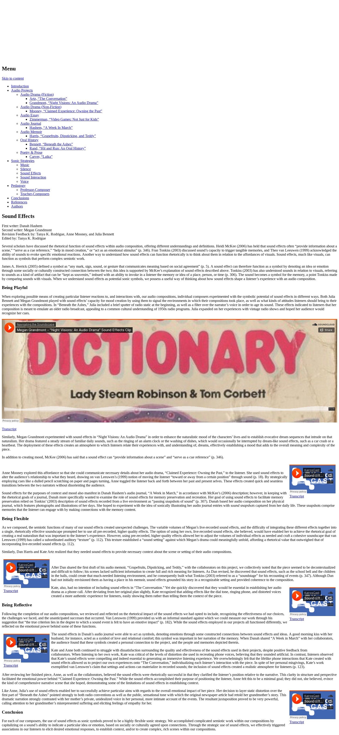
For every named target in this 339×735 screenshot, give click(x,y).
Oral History (29, 140)
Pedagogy (18, 186)
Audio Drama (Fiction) (37, 94)
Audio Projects (22, 90)
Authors (17, 206)
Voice (24, 181)
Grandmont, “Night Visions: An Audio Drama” (64, 103)
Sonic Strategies (22, 161)
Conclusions (20, 198)
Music (24, 165)
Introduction (20, 86)
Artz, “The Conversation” (48, 99)
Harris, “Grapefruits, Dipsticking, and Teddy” (63, 136)
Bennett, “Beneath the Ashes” (51, 144)
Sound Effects (30, 173)
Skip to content (13, 78)
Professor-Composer (35, 190)
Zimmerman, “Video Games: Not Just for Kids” (64, 119)
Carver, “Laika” (41, 157)
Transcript (9, 429)
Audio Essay (29, 115)
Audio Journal (30, 123)
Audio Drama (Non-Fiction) (40, 107)
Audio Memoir (31, 132)
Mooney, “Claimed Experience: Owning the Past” (66, 111)
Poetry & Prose (31, 152)
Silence (25, 169)
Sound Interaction (33, 177)
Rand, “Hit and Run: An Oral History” (58, 148)
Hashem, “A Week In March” (51, 128)
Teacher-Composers (34, 194)
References (19, 202)
